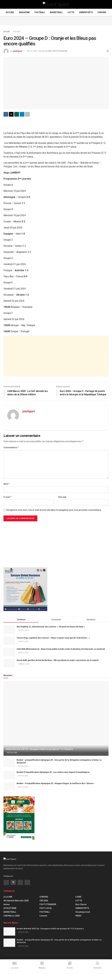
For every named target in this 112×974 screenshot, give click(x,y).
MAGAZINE (24, 12)
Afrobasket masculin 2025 (16, 900)
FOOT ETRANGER (59, 51)
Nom (7, 483)
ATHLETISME (10, 908)
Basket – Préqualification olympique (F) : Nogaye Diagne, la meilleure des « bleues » (55, 783)
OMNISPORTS (86, 12)
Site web (62, 497)
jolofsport (17, 51)
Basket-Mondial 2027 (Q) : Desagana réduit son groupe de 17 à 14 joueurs (39, 749)
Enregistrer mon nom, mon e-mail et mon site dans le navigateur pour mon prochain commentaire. (54, 510)
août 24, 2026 (12, 752)
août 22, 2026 (23, 776)
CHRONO (102, 12)
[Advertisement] (56, 20)
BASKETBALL (56, 12)
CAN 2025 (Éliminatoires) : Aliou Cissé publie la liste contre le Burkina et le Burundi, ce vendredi (61, 649)
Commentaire (11, 447)
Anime (7, 904)
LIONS (78, 897)
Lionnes (43, 916)
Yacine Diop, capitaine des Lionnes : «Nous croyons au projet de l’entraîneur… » (53, 638)
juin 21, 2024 (32, 51)
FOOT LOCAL (46, 908)
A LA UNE (16, 32)
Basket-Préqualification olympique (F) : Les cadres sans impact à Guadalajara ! (53, 772)
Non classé (80, 904)
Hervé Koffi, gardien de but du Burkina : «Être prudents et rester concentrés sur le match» (58, 660)
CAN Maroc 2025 (12, 916)
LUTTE (71, 12)
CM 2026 (44, 900)
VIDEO (78, 916)
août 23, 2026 (23, 766)
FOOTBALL (40, 12)
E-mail (8, 497)
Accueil (10, 12)
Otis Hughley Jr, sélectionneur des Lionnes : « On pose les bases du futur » (51, 627)
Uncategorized (82, 912)
